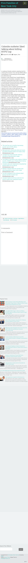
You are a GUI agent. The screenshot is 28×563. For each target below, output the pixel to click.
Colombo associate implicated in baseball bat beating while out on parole (14, 164)
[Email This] (2, 214)
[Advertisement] (14, 30)
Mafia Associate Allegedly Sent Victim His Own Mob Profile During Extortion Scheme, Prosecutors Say (16, 329)
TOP (26, 561)
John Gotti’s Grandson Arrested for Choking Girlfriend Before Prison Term (15, 320)
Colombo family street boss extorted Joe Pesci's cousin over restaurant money (13, 178)
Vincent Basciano (6, 220)
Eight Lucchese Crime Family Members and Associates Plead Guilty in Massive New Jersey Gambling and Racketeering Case (16, 303)
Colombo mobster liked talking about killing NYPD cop (13, 49)
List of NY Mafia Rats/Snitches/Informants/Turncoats (12, 370)
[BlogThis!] (3, 214)
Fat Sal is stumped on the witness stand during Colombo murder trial (12, 173)
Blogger (2, 556)
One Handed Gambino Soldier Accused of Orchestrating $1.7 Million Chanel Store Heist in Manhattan (16, 347)
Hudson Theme (7, 557)
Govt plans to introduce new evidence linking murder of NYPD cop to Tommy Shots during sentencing (14, 161)
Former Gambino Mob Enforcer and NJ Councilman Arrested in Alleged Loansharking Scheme (16, 338)
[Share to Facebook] (6, 214)
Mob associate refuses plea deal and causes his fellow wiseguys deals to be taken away (13, 150)
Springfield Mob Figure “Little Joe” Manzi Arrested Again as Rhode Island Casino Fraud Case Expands (16, 312)
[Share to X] (4, 214)
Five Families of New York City (9, 4)
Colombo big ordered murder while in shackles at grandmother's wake (12, 155)
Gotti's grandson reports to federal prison (14, 377)
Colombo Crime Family (8, 218)
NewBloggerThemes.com (5, 558)
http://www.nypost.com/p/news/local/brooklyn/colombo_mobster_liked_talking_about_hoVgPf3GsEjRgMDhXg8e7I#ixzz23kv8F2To (14, 134)
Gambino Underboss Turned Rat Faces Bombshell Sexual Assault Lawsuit (14, 356)
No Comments (14, 220)
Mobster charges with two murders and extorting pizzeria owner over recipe (12, 169)
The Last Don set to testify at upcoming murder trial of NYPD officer (12, 146)
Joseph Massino (21, 218)
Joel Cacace (15, 218)
